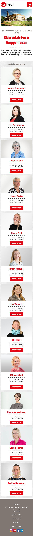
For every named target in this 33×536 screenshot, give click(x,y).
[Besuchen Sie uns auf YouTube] (14, 530)
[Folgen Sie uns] (18, 530)
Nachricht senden (16, 171)
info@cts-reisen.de (16, 516)
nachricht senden (16, 100)
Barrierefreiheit (16, 519)
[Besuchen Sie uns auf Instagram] (11, 530)
